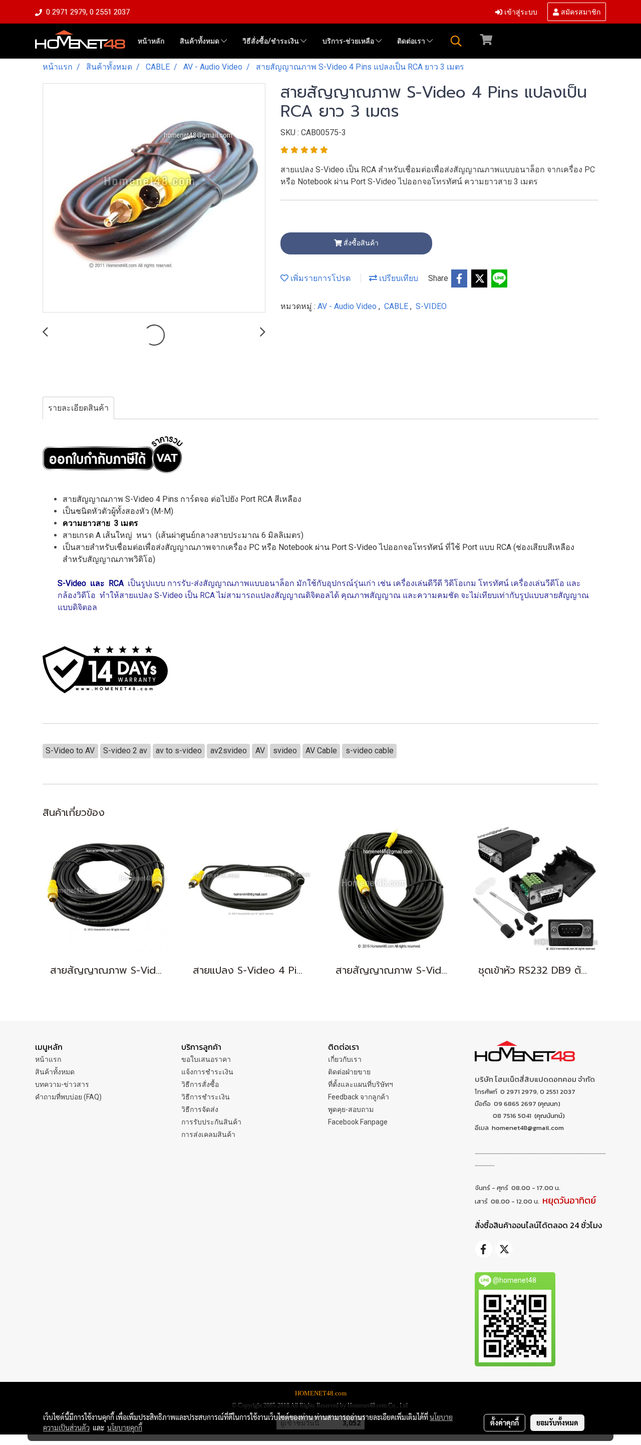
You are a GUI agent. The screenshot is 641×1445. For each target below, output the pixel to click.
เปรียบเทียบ (397, 278)
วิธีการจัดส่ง (199, 1109)
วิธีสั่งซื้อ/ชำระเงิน (271, 41)
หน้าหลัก (151, 41)
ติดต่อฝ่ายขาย (349, 1072)
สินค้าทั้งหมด (200, 41)
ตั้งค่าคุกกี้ (504, 1422)
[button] (456, 41)
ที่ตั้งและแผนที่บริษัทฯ (360, 1084)
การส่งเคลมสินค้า (208, 1134)
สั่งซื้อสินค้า (360, 243)
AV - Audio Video (348, 306)
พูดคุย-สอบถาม (351, 1109)
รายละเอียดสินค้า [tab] (78, 408)
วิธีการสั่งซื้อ (200, 1084)
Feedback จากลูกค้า (358, 1097)
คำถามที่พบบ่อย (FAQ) (68, 1097)
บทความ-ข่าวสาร (62, 1084)
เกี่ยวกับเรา (345, 1059)
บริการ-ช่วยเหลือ (349, 41)
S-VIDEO (431, 306)
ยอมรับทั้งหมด (557, 1422)
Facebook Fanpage (358, 1122)
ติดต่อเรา (412, 41)
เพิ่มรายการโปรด (319, 278)
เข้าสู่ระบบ (519, 11)
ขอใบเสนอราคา (206, 1059)
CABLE (397, 306)
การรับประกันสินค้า (211, 1122)
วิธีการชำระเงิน (205, 1097)
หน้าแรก (48, 1059)
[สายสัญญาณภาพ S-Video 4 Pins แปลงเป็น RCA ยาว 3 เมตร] (154, 198)
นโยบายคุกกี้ (124, 1427)
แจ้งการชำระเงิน (207, 1072)
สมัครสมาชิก (579, 11)
